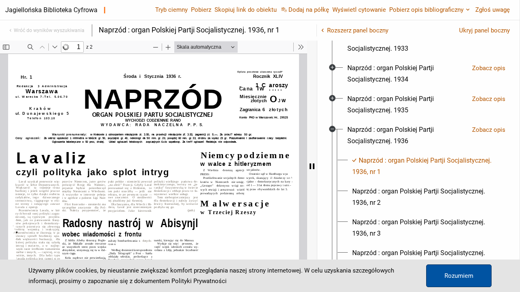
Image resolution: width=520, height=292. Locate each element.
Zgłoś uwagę (492, 9)
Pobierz (201, 9)
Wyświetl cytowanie (359, 9)
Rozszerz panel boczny (357, 30)
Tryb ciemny (171, 9)
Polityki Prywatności (199, 281)
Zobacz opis (488, 68)
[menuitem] (406, 43)
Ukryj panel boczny (484, 30)
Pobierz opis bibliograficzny (426, 9)
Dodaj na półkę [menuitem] (308, 9)
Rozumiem (458, 275)
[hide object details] (312, 166)
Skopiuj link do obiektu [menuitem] (245, 9)
